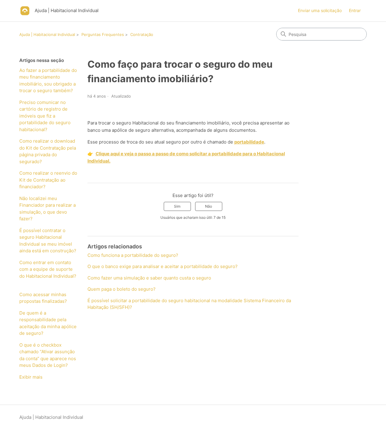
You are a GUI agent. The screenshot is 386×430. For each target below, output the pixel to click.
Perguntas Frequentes (102, 34)
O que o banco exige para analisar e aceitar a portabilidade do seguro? (162, 266)
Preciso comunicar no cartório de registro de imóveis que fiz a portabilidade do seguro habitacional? (45, 115)
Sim (177, 206)
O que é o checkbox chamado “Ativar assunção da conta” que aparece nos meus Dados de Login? (47, 355)
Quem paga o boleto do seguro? (121, 289)
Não (208, 206)
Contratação (141, 34)
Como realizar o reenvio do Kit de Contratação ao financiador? (48, 179)
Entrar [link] (355, 10)
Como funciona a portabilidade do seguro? (132, 255)
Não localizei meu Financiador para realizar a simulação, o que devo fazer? (47, 209)
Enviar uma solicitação (320, 10)
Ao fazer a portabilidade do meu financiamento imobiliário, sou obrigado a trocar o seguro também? (48, 80)
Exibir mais (31, 377)
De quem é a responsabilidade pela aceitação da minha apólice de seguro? (48, 323)
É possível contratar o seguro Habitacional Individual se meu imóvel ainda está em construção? (47, 241)
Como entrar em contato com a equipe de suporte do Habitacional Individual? (47, 273)
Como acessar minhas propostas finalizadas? (43, 298)
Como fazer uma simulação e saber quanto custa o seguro (149, 278)
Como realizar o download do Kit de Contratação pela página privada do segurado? (47, 151)
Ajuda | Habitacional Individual (47, 34)
